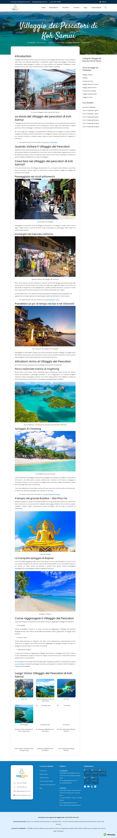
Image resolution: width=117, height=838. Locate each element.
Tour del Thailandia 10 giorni (51, 494)
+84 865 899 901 (22, 787)
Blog (85, 8)
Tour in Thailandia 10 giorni (90, 117)
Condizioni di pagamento (48, 785)
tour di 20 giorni (20, 664)
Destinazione (53, 8)
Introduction (43, 771)
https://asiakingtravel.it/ (23, 795)
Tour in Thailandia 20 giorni (90, 123)
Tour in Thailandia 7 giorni (90, 114)
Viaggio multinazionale (89, 94)
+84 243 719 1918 (56, 2)
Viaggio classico (87, 75)
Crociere (76, 8)
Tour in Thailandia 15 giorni (90, 120)
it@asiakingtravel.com (40, 2)
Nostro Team (44, 774)
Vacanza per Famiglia (89, 91)
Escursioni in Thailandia (50, 142)
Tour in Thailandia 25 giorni (90, 127)
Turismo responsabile (46, 781)
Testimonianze (96, 8)
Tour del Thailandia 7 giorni (51, 300)
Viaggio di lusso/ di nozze (90, 84)
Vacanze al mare (87, 81)
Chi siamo (65, 8)
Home (43, 8)
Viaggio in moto (87, 97)
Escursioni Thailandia (88, 107)
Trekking (84, 78)
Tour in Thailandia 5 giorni (90, 110)
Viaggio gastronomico (89, 87)
